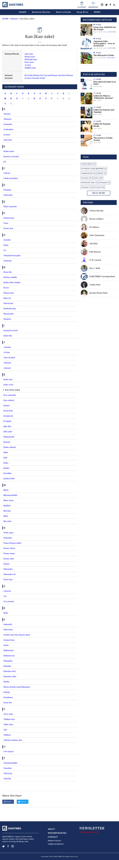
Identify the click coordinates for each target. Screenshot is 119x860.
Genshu (7, 240)
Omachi (7, 591)
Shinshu (7, 666)
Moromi (7, 511)
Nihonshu (8, 569)
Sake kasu (8, 630)
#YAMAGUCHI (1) (88, 173)
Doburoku (8, 195)
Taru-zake (8, 714)
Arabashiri (8, 129)
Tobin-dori (8, 725)
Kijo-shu (7, 426)
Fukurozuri (8, 218)
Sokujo (6, 692)
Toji (5, 730)
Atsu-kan (29, 54)
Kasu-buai (8, 411)
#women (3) (86, 178)
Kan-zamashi (9, 395)
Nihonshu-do (9, 574)
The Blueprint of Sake (103, 55)
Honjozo (7, 319)
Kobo (5, 452)
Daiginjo (7, 190)
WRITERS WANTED (57, 833)
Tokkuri (7, 735)
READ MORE (98, 193)
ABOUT (51, 829)
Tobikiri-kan (30, 68)
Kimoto (6, 442)
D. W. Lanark (95, 260)
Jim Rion (93, 244)
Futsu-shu (8, 228)
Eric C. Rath (94, 268)
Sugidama (8, 697)
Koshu (6, 468)
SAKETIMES (112, 32)
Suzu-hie (7, 703)
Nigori (6, 564)
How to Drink (63, 12)
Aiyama (6, 114)
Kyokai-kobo (9, 479)
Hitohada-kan (31, 60)
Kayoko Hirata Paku (98, 293)
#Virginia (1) (104, 182)
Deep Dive (82, 12)
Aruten (6, 135)
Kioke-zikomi (9, 447)
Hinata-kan (30, 57)
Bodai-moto (8, 151)
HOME (5, 19)
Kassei (6, 406)
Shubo (6, 682)
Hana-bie (7, 272)
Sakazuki (7, 624)
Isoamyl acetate (10, 330)
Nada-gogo (8, 533)
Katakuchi (8, 416)
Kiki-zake (7, 432)
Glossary (14, 19)
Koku (5, 463)
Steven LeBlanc (96, 219)
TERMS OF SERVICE (55, 844)
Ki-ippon (7, 421)
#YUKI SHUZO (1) (88, 164)
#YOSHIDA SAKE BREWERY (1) (93, 168)
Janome (7, 347)
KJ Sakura (94, 227)
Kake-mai (7, 380)
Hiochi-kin (8, 303)
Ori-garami (8, 601)
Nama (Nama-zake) (12, 543)
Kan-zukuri (8, 400)
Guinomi (7, 261)
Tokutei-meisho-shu (12, 740)
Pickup (98, 24)
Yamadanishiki (10, 763)
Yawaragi (7, 773)
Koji (5, 458)
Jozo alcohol (9, 358)
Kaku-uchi (8, 385)
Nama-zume (9, 554)
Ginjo (5, 245)
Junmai (7, 368)
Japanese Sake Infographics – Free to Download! (104, 43)
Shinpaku (7, 661)
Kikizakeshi (8, 437)
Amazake (7, 124)
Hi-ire (6, 288)
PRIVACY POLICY (54, 841)
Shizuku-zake (9, 677)
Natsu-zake (8, 559)
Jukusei (7, 363)
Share (9, 802)
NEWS (97, 12)
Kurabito (7, 473)
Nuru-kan (29, 62)
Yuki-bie (7, 779)
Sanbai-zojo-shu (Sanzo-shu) (16, 635)
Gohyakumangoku (12, 256)
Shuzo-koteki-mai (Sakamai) (16, 687)
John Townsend (96, 235)
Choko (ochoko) (10, 178)
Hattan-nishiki (10, 277)
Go (4, 250)
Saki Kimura (95, 252)
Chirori (6, 173)
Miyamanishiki (10, 495)
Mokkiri (7, 506)
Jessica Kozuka (96, 211)
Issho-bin (7, 336)
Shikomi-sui (9, 656)
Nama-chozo (9, 548)
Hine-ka (7, 298)
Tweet (23, 802)
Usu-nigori (8, 752)
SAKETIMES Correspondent (102, 277)
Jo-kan (28, 65)
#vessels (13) (98, 187)
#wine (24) (97, 178)
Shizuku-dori (9, 671)
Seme (6, 645)
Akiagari (7, 119)
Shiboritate (8, 650)
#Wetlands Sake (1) (89, 182)
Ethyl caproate (10, 207)
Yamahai (7, 768)
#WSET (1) (101, 173)
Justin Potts (94, 285)
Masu (5, 490)
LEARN (22, 12)
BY (4, 162)
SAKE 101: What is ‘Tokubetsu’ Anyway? (103, 97)
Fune (5, 223)
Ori (5, 596)
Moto (5, 516)
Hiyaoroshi (8, 314)
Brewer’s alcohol (11, 157)
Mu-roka (7, 521)
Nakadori (7, 538)
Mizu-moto (8, 500)
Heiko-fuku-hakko (11, 283)
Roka (5, 613)
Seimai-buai (8, 640)
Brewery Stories (41, 12)
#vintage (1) (86, 187)
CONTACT (53, 837)
